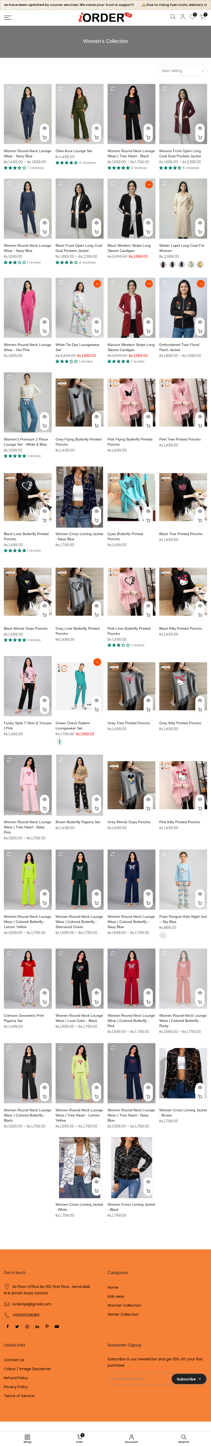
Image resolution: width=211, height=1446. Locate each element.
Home (113, 1287)
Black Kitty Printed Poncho (180, 628)
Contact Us (14, 1359)
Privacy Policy (16, 1386)
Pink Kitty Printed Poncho (179, 822)
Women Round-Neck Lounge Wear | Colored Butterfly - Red (131, 1020)
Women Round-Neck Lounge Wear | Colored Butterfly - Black (27, 1115)
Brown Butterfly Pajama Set (78, 822)
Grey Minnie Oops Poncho (129, 822)
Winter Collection (123, 1314)
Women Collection (124, 1305)
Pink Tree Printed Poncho (180, 439)
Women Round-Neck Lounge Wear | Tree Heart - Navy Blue (131, 1115)
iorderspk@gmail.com (31, 1304)
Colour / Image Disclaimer (27, 1368)
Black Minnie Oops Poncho (26, 628)
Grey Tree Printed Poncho (129, 723)
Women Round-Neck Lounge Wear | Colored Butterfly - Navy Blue (131, 921)
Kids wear (116, 1296)
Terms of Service (19, 1395)
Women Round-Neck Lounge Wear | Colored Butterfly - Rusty (183, 1020)
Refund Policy (16, 1377)
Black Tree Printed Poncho (181, 534)
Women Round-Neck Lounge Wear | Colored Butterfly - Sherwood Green (79, 921)
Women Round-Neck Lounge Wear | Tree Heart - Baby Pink (27, 827)
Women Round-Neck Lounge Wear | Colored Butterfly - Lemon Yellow (27, 921)
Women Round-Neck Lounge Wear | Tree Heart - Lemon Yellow (79, 1115)
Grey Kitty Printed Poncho (180, 723)
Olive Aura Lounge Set (74, 151)
